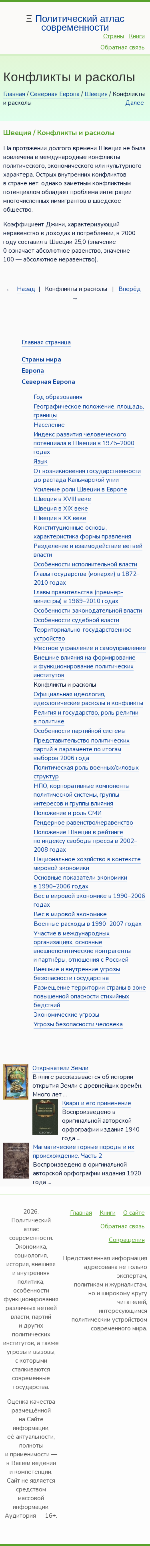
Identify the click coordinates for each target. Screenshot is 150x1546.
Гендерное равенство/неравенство (83, 823)
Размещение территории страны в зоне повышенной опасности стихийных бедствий (90, 996)
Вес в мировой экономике (70, 914)
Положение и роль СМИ (68, 813)
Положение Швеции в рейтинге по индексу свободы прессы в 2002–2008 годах (85, 841)
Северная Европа (55, 94)
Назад (26, 289)
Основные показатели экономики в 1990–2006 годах (80, 882)
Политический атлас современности (79, 23)
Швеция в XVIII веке (62, 499)
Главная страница (46, 342)
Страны (113, 36)
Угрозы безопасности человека (78, 1024)
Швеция (96, 94)
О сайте (134, 1213)
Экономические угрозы (66, 1015)
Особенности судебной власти (76, 620)
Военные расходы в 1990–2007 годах (88, 924)
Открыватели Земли (60, 1068)
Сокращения (127, 1240)
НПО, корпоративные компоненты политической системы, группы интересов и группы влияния (82, 794)
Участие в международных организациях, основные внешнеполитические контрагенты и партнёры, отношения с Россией (82, 946)
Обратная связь (122, 47)
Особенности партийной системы (80, 731)
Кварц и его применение (96, 1103)
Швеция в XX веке (60, 518)
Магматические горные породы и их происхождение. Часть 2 (83, 1151)
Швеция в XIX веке (61, 509)
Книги (137, 36)
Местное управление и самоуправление (90, 648)
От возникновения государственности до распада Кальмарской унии (87, 475)
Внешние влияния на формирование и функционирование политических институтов (85, 666)
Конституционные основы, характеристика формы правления (82, 532)
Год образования (58, 397)
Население (49, 425)
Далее (134, 103)
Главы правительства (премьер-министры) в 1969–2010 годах (78, 596)
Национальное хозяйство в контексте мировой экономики (87, 863)
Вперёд (129, 289)
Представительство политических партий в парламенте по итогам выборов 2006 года (82, 749)
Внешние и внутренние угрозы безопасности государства (77, 973)
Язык (41, 462)
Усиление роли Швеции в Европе (80, 489)
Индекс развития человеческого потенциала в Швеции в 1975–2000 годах (84, 443)
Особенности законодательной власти (88, 611)
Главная (14, 94)
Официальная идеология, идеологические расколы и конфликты (88, 698)
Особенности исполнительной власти (85, 564)
